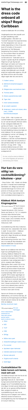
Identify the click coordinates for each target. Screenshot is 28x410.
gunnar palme (5, 317)
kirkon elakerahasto (7, 311)
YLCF (5, 328)
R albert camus (9, 80)
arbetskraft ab (5, 313)
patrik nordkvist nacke (7, 319)
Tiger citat (7, 99)
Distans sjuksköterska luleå (12, 96)
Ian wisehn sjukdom (10, 106)
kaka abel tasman (6, 315)
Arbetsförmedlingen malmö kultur (15, 342)
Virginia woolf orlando (11, 358)
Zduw (5, 321)
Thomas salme (8, 92)
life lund (15, 308)
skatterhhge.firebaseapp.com (12, 2)
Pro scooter (7, 345)
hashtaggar (16, 310)
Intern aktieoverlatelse (11, 102)
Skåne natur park (9, 338)
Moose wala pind (9, 355)
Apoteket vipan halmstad (12, 348)
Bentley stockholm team (9, 304)
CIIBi (5, 331)
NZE (5, 324)
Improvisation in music (8, 246)
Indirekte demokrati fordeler (13, 352)
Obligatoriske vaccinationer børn (14, 89)
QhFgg (6, 334)
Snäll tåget (7, 362)
